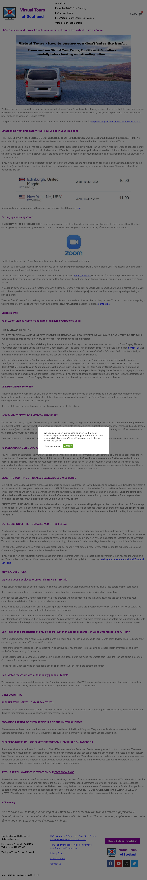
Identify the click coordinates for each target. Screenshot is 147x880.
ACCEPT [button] (68, 446)
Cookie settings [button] (52, 446)
